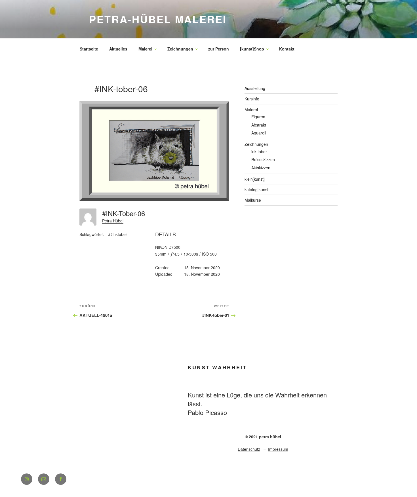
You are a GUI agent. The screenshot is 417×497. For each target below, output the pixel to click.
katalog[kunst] (257, 189)
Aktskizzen (260, 167)
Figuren (258, 116)
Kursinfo (252, 99)
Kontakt (286, 49)
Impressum (278, 449)
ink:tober (259, 151)
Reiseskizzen (263, 159)
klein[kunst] (255, 179)
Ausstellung (255, 88)
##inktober (117, 234)
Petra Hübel (112, 221)
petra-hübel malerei (158, 19)
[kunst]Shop (252, 49)
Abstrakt (258, 125)
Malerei (145, 49)
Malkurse (253, 200)
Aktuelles (118, 49)
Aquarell (258, 133)
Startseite (89, 49)
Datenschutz (249, 449)
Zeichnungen (180, 49)
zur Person (218, 49)
